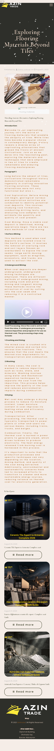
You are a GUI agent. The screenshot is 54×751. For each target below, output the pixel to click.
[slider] (25, 322)
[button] (27, 312)
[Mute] (41, 322)
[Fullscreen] (46, 322)
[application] (27, 312)
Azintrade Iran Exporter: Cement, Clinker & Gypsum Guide (27, 684)
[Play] (8, 322)
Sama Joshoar (24, 69)
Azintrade (21, 722)
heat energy (35, 443)
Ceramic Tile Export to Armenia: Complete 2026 (22, 547)
